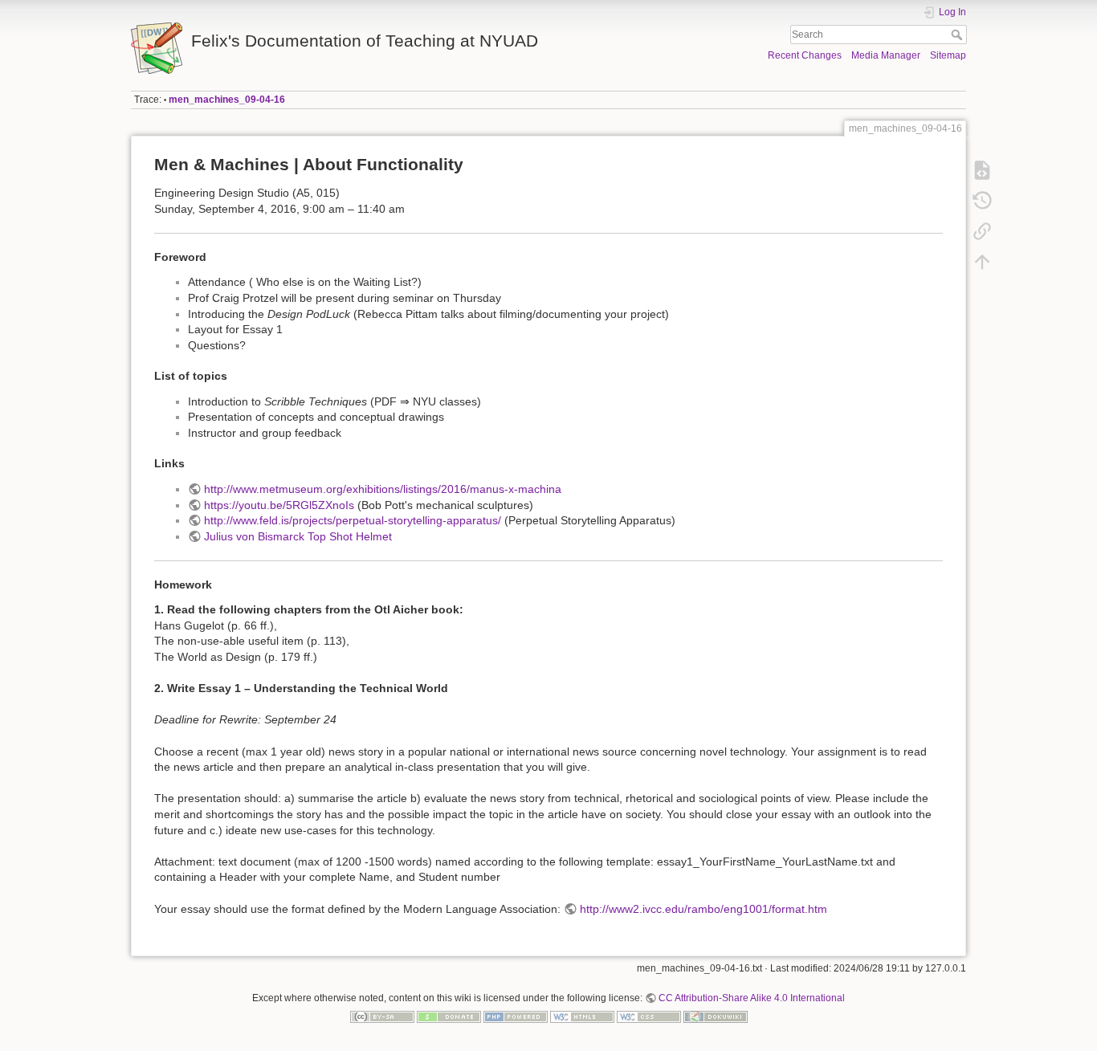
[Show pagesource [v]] (982, 170)
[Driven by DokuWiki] (715, 1016)
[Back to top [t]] (982, 261)
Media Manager (885, 55)
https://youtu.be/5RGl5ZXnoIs (279, 505)
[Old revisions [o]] (982, 200)
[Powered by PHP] (515, 1016)
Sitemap (948, 55)
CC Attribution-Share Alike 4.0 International (752, 998)
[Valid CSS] (649, 1016)
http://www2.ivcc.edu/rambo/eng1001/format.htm (703, 908)
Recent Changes (805, 55)
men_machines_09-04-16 (227, 99)
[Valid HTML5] (582, 1016)
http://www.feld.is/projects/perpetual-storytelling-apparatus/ (352, 520)
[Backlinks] (982, 231)
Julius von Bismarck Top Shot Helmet (298, 536)
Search (958, 34)
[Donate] (449, 1016)
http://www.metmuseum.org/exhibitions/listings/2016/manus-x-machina (382, 489)
